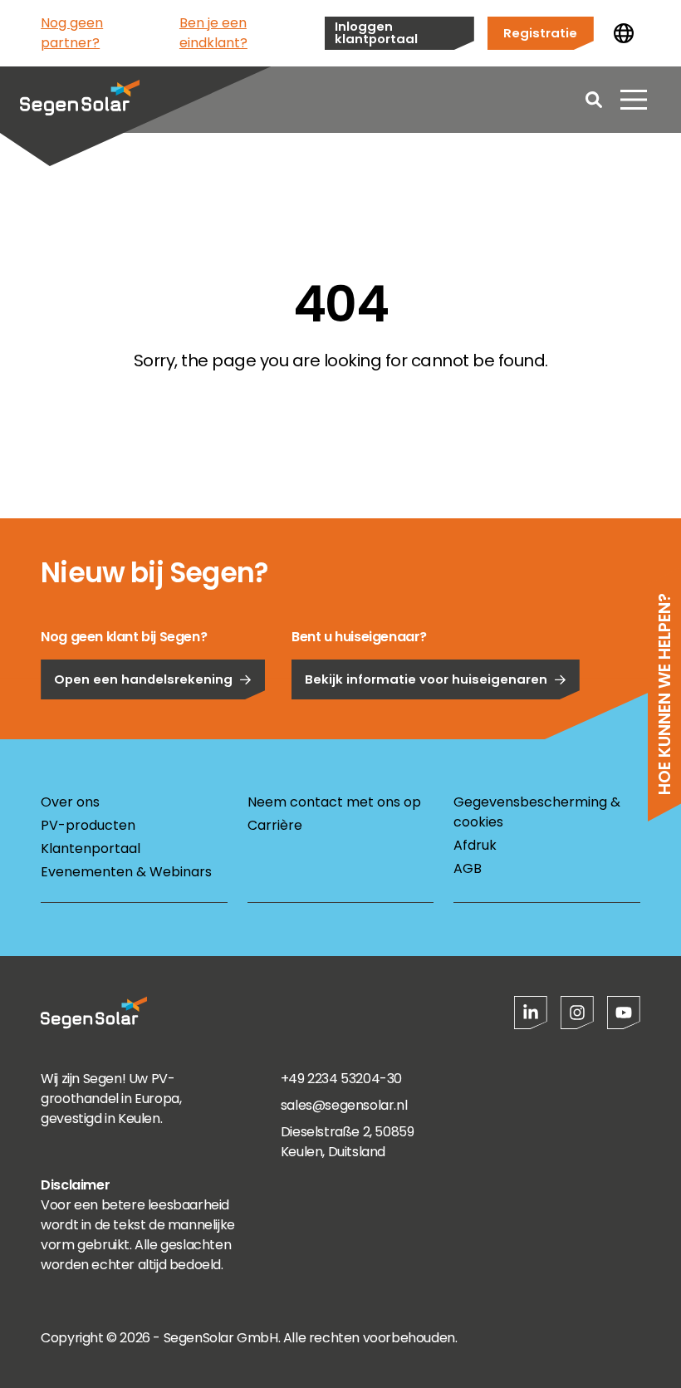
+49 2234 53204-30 (341, 1078)
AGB (467, 868)
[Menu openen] (633, 99)
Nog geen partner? (72, 32)
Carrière (274, 825)
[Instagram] (577, 1012)
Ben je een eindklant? (213, 32)
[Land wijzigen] (623, 33)
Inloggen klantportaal (376, 32)
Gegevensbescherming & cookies (536, 811)
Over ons (70, 802)
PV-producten (88, 825)
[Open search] (594, 99)
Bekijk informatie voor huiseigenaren (426, 679)
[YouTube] (623, 1012)
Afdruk (475, 845)
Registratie (540, 33)
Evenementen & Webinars (126, 871)
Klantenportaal (90, 848)
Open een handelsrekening (143, 679)
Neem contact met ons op (334, 802)
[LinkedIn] (530, 1012)
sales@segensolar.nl (344, 1105)
